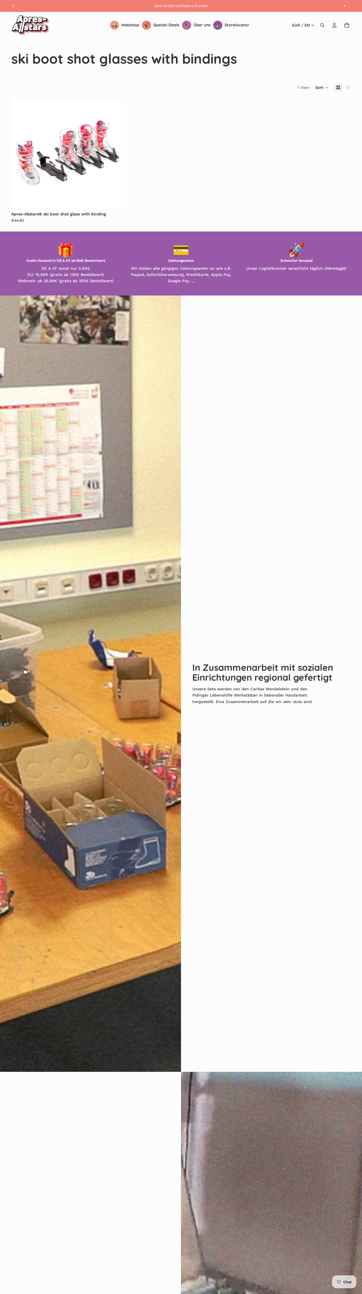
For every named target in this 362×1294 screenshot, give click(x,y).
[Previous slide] (19, 153)
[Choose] (113, 200)
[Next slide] (112, 153)
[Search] (322, 25)
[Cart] (347, 25)
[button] (322, 87)
